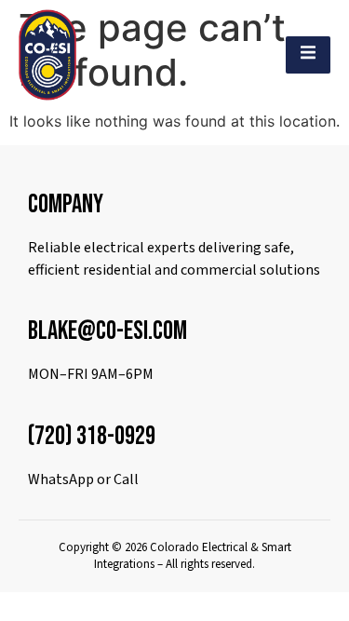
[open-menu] (308, 55)
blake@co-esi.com (107, 331)
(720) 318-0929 (91, 436)
